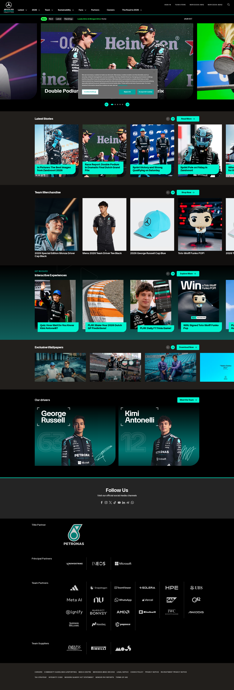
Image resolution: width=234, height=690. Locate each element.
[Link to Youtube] (119, 502)
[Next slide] (127, 104)
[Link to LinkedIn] (123, 502)
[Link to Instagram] (106, 502)
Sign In (168, 5)
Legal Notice (122, 672)
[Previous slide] (106, 104)
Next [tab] (51, 19)
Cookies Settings (90, 92)
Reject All (127, 92)
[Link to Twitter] (110, 502)
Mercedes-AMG (197, 5)
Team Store (180, 5)
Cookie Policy (137, 672)
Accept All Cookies (145, 92)
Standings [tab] (68, 19)
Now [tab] (44, 19)
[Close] (154, 72)
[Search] (228, 4)
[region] (117, 84)
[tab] (112, 104)
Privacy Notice (152, 672)
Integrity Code (56, 677)
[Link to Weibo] (128, 502)
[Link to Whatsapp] (132, 502)
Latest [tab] (58, 19)
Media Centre (85, 672)
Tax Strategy (41, 677)
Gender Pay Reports (105, 677)
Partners (95, 10)
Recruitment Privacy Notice (174, 672)
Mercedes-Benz (215, 5)
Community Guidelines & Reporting (60, 672)
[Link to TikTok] (114, 502)
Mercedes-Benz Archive (104, 672)
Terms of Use (122, 677)
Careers (111, 10)
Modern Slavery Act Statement (79, 677)
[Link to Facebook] (101, 502)
